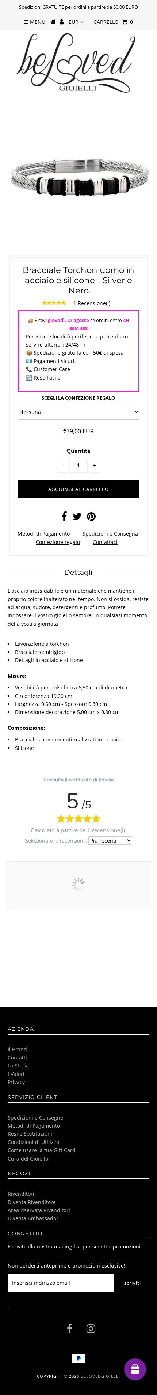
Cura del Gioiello (28, 1158)
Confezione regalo (58, 542)
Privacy (16, 1081)
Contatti (17, 1057)
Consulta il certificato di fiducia (78, 779)
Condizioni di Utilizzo (33, 1142)
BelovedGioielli (100, 1376)
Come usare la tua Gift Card (42, 1150)
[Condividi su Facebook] (64, 518)
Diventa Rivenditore (32, 1202)
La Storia (18, 1065)
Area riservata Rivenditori (39, 1210)
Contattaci (105, 542)
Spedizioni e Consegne (35, 1117)
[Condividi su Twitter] (77, 518)
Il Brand (17, 1049)
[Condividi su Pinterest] (91, 518)
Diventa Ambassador (33, 1218)
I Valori (16, 1073)
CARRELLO (113, 21)
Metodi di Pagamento (44, 533)
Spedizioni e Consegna (110, 533)
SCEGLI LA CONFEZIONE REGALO (78, 398)
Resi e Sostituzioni (30, 1133)
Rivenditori (21, 1193)
